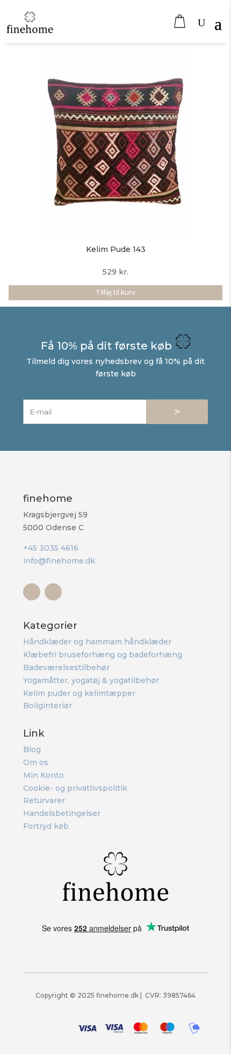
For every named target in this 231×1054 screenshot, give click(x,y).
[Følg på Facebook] (31, 591)
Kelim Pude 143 (116, 249)
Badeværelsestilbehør (66, 667)
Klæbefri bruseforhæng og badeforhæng (102, 654)
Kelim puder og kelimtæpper (79, 693)
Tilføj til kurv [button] (115, 292)
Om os (35, 762)
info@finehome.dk (59, 561)
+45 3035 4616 (50, 548)
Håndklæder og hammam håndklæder (97, 642)
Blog (32, 749)
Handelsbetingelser (61, 813)
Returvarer (44, 800)
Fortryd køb (46, 826)
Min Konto (43, 775)
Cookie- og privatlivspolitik (75, 788)
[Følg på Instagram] (53, 591)
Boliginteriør (47, 705)
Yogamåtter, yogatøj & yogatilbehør (91, 680)
